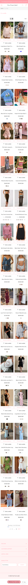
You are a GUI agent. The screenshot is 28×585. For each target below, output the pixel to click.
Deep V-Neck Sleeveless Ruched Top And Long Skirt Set (21, 447)
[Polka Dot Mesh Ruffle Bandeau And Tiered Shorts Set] (21, 263)
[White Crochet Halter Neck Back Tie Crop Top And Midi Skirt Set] (21, 464)
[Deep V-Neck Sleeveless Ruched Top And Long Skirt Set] (21, 431)
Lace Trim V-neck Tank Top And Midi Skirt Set (7, 313)
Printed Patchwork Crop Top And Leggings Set (21, 214)
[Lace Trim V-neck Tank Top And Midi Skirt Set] (7, 296)
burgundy (8, 318)
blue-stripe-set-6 (22, 219)
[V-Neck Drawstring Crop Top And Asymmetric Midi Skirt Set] (7, 464)
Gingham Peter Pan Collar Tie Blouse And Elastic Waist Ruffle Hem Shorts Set (21, 347)
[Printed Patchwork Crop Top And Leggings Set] (21, 198)
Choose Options (7, 40)
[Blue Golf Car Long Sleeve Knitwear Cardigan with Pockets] (7, 97)
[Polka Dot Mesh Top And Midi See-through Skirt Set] (7, 164)
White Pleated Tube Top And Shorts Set (21, 80)
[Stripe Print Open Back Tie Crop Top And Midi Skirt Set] (21, 97)
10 (16, 529)
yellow (5, 51)
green (7, 486)
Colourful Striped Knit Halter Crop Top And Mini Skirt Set (21, 181)
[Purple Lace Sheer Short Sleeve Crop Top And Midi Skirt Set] (21, 498)
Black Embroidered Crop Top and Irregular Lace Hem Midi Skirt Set (7, 414)
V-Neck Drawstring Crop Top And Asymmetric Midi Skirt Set (7, 481)
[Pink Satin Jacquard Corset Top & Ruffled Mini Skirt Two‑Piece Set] (7, 131)
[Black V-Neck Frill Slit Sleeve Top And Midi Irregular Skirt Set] (21, 364)
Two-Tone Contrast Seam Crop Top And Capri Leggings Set (7, 214)
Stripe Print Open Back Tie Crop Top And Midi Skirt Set (21, 113)
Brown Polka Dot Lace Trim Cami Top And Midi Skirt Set (21, 313)
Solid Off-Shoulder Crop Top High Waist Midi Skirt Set (7, 447)
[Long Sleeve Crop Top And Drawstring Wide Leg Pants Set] (21, 397)
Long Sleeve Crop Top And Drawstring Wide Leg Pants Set (21, 414)
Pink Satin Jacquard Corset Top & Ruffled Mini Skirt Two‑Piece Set (7, 147)
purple (8, 486)
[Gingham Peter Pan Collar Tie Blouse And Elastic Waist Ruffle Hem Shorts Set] (21, 330)
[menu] (1, 5)
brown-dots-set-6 (17, 219)
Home (2, 8)
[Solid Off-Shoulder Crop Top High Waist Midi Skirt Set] (7, 431)
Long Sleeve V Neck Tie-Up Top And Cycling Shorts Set (7, 46)
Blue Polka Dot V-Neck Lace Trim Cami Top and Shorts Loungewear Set (7, 279)
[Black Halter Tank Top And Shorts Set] (21, 232)
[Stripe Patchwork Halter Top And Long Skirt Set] (7, 498)
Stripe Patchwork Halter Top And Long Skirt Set (7, 515)
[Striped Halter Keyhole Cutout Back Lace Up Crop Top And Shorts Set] (7, 63)
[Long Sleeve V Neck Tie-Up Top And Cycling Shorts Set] (7, 30)
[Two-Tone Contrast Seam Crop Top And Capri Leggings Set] (7, 198)
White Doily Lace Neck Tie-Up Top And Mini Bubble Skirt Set (7, 380)
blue (21, 51)
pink (7, 51)
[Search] (22, 5)
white (20, 152)
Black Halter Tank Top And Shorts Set (21, 248)
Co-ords (6, 8)
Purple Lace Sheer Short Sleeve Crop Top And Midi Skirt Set (21, 515)
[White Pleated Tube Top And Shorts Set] (21, 63)
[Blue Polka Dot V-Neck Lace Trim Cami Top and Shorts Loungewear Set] (7, 263)
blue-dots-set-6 (20, 219)
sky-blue (8, 452)
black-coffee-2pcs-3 (6, 219)
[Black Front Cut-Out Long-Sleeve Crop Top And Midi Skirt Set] (7, 330)
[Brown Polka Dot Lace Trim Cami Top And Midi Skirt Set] (21, 296)
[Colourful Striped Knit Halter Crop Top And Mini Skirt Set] (21, 164)
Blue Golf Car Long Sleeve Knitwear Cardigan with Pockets (7, 113)
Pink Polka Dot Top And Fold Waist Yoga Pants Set (21, 147)
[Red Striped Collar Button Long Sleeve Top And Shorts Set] (7, 232)
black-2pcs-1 (5, 219)
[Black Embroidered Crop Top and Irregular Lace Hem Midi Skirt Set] (7, 397)
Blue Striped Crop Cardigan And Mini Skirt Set (21, 46)
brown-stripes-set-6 (18, 219)
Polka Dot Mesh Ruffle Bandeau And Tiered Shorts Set (21, 279)
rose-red (21, 118)
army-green (6, 318)
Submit (22, 564)
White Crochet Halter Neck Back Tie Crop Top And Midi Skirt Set (21, 481)
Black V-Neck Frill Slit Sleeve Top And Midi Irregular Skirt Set (21, 380)
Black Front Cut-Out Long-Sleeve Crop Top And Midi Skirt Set (7, 347)
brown (8, 51)
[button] (11, 19)
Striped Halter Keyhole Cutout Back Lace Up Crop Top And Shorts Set (7, 80)
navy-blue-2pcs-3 (8, 219)
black (21, 152)
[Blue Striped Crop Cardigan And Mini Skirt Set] (21, 30)
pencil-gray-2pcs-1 (3, 219)
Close (26, 1)
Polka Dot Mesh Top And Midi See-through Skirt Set (7, 181)
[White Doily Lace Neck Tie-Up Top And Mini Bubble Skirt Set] (7, 364)
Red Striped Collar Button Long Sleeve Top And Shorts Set (7, 248)
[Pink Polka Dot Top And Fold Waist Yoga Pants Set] (21, 131)
